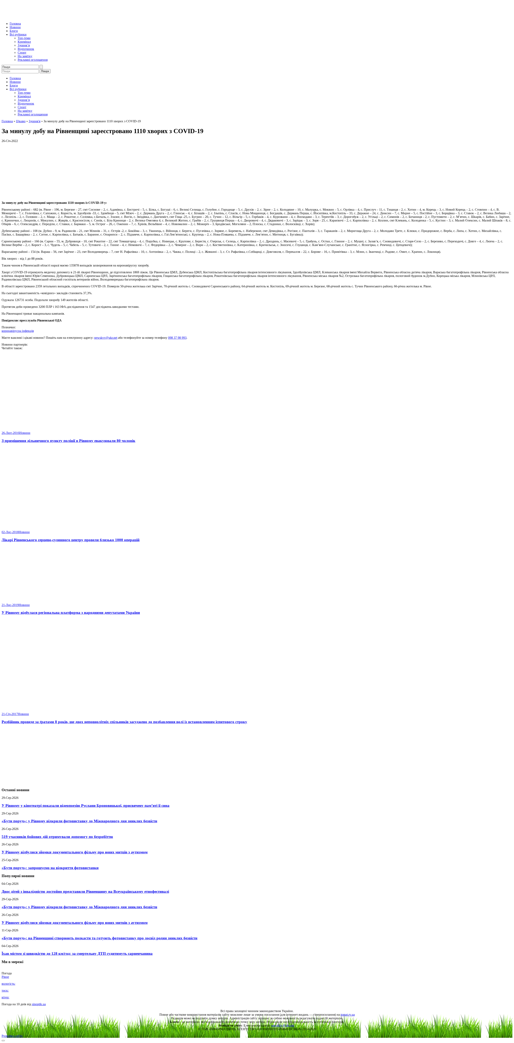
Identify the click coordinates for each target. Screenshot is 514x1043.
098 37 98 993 (177, 337)
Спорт (22, 52)
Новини (15, 27)
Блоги (14, 31)
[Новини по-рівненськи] (52, 16)
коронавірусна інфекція (18, 331)
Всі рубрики (18, 34)
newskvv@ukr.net (105, 337)
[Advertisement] (257, 756)
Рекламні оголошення (33, 59)
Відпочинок (26, 49)
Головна (15, 23)
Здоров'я (34, 121)
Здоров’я (24, 45)
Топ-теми (24, 38)
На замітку (25, 56)
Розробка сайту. (12, 1036)
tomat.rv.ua (348, 1014)
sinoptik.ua (39, 1004)
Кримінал (24, 41)
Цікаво (20, 121)
